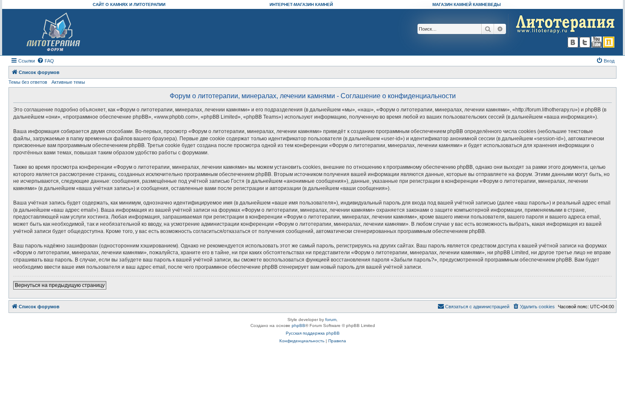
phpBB (298, 325)
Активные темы (68, 82)
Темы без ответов (28, 82)
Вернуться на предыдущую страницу (60, 285)
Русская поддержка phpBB (313, 333)
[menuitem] (45, 61)
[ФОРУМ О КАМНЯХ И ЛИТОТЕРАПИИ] (54, 32)
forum (330, 319)
